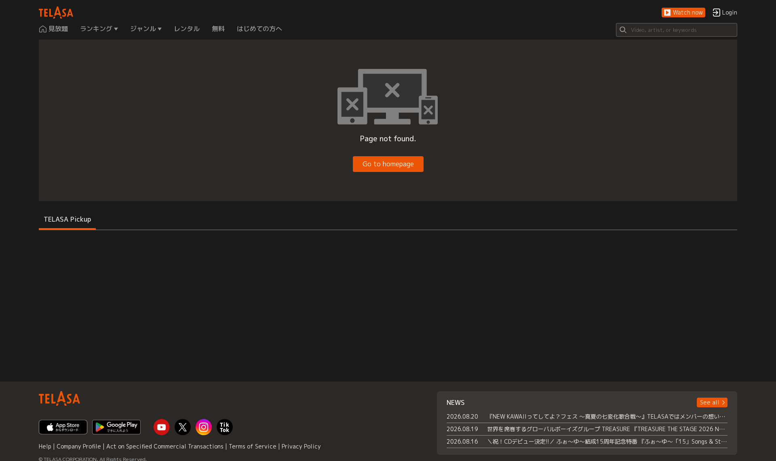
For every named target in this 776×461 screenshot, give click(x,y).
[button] (683, 13)
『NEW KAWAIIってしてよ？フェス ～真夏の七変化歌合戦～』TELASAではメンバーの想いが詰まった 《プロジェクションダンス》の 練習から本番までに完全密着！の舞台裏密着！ (607, 416)
